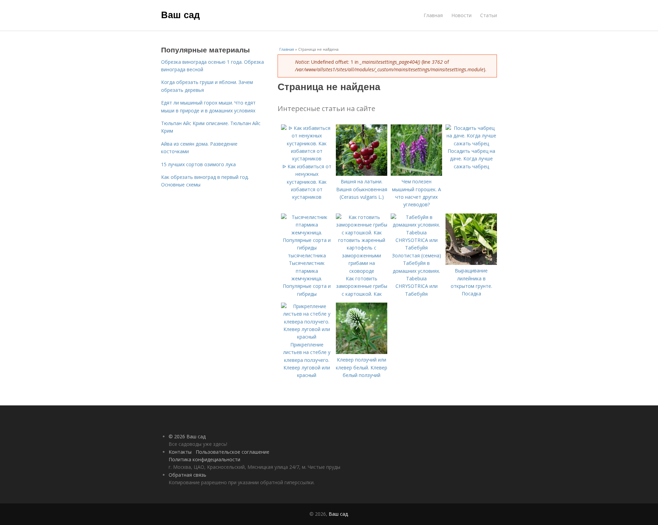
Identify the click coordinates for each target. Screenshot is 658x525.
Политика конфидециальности (204, 459)
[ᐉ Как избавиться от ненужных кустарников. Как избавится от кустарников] (306, 158)
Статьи (488, 15)
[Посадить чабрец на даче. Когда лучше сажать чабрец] (471, 143)
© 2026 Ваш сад (187, 436)
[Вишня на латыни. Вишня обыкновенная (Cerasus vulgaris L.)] (361, 174)
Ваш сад (180, 14)
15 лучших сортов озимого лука (198, 164)
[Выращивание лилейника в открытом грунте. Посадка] (471, 263)
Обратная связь (187, 475)
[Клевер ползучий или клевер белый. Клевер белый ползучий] (361, 352)
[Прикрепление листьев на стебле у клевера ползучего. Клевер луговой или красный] (306, 336)
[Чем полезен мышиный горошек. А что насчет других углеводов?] (416, 174)
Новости (461, 15)
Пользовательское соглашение (232, 452)
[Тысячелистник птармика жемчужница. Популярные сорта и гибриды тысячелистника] (306, 255)
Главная (433, 15)
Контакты (180, 452)
